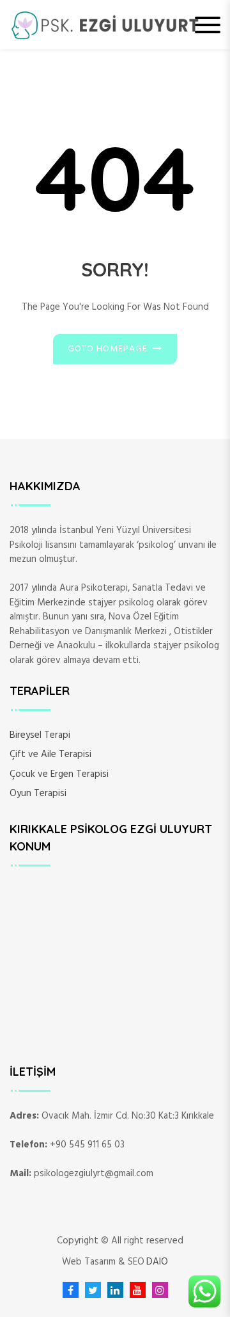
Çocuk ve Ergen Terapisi (59, 774)
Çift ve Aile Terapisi (50, 754)
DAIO (157, 1262)
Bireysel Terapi (40, 735)
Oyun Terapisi (38, 793)
